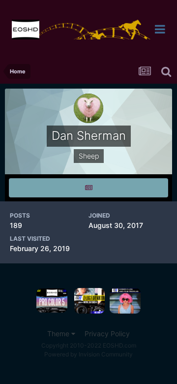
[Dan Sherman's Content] (88, 187)
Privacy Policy (107, 333)
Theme (59, 333)
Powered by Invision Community (88, 354)
